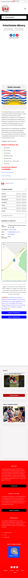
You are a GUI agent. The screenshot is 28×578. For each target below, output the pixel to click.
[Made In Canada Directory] (5, 9)
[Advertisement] (14, 64)
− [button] (3, 247)
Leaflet (4, 280)
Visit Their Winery (6, 176)
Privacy (22, 570)
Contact (12, 570)
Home (11, 28)
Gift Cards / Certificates (8, 30)
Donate (5, 570)
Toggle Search (9, 17)
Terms (15, 572)
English (17, 1)
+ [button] (3, 245)
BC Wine (21, 28)
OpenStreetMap (14, 280)
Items (16, 28)
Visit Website (11, 234)
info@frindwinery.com (14, 232)
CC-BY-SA (24, 280)
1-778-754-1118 (12, 229)
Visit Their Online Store (8, 172)
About (17, 570)
